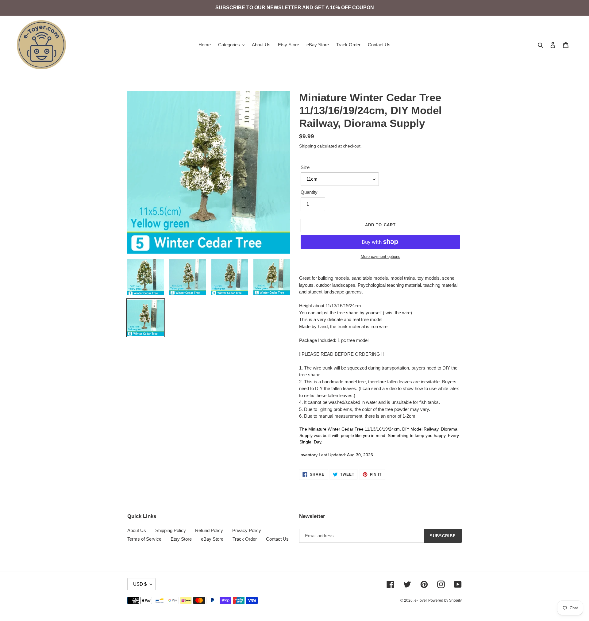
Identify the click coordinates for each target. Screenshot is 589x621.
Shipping (307, 146)
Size (305, 167)
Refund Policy (209, 530)
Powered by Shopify (445, 600)
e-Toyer (420, 600)
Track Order (245, 539)
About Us (136, 530)
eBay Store (212, 539)
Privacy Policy (246, 530)
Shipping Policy (170, 530)
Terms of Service (144, 539)
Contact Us (277, 539)
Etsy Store (181, 539)
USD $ (140, 584)
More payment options (380, 256)
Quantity (309, 192)
